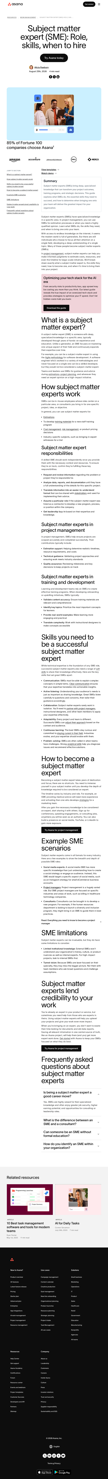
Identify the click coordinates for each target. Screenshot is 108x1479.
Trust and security (47, 1397)
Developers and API (17, 1402)
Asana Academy (16, 1368)
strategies (84, 800)
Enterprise (14, 1306)
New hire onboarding (48, 1296)
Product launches (47, 1306)
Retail (73, 1311)
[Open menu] (99, 4)
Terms (50, 1463)
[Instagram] (54, 1456)
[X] (45, 1456)
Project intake (46, 1320)
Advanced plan (15, 1301)
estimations (53, 374)
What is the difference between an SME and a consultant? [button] (68, 1122)
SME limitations (13, 200)
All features (14, 1282)
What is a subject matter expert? (19, 174)
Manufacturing (76, 1325)
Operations (75, 1286)
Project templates (16, 1392)
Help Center (14, 1358)
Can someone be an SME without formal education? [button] (67, 1134)
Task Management (47, 1325)
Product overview (16, 1277)
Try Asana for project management (61, 830)
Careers (44, 1373)
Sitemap (13, 1411)
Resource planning (48, 1311)
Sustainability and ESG (49, 1411)
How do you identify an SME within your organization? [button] (68, 1146)
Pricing (12, 1291)
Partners (13, 1406)
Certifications (15, 1373)
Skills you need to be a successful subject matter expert (20, 185)
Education (74, 1320)
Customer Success (17, 1397)
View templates (48, 169)
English (57, 1446)
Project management (18, 1320)
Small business (76, 1277)
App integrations (16, 1311)
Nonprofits (75, 1330)
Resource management (18, 1325)
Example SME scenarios (16, 195)
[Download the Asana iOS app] (45, 1472)
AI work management (18, 1315)
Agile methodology (54, 357)
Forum (12, 1378)
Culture (43, 1382)
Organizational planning (49, 1301)
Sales (73, 1301)
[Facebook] (59, 1456)
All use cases (45, 1330)
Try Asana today (54, 57)
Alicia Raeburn (41, 67)
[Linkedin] (49, 1456)
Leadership (45, 1363)
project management (53, 253)
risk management (70, 429)
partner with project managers (81, 708)
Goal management (47, 1291)
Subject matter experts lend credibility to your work (23, 205)
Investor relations (47, 1392)
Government (75, 1315)
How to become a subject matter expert (22, 190)
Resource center (16, 1382)
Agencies (74, 1334)
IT (71, 1291)
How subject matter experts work (20, 179)
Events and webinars (17, 1387)
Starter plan (14, 1296)
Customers (45, 1368)
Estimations (48, 417)
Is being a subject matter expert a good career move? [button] (67, 1094)
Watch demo (47, 173)
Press (43, 1387)
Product (74, 1296)
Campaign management (49, 1277)
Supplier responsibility (49, 1406)
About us (44, 1358)
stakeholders (81, 493)
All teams (74, 1339)
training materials (63, 421)
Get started (89, 4)
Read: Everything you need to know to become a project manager (68, 922)
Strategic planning (47, 1315)
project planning (68, 374)
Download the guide (56, 308)
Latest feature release (18, 1286)
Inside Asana (45, 1378)
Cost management (52, 429)
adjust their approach (75, 722)
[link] (12, 18)
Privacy (43, 1402)
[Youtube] (63, 1456)
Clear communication (79, 684)
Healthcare (75, 1306)
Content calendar (47, 1282)
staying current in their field (70, 733)
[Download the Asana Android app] (62, 1472)
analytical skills (74, 744)
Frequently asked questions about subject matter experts (20, 212)
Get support (14, 1363)
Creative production (48, 1286)
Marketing (74, 1282)
